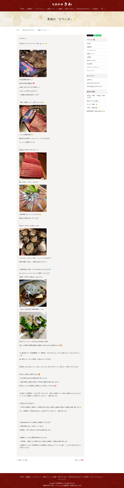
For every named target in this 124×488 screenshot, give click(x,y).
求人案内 (95, 8)
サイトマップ (91, 70)
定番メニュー (51, 8)
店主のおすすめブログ (83, 8)
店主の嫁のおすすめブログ (94, 86)
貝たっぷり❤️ (79, 460)
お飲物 (60, 8)
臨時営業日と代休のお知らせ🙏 (96, 111)
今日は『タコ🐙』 (23, 460)
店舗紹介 (29, 8)
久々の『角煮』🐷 (92, 104)
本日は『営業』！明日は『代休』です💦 (96, 96)
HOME (22, 8)
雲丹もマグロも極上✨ (93, 101)
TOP (18, 30)
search (102, 8)
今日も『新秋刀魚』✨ (93, 107)
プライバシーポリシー (93, 67)
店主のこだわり (69, 8)
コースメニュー (39, 8)
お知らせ (89, 79)
